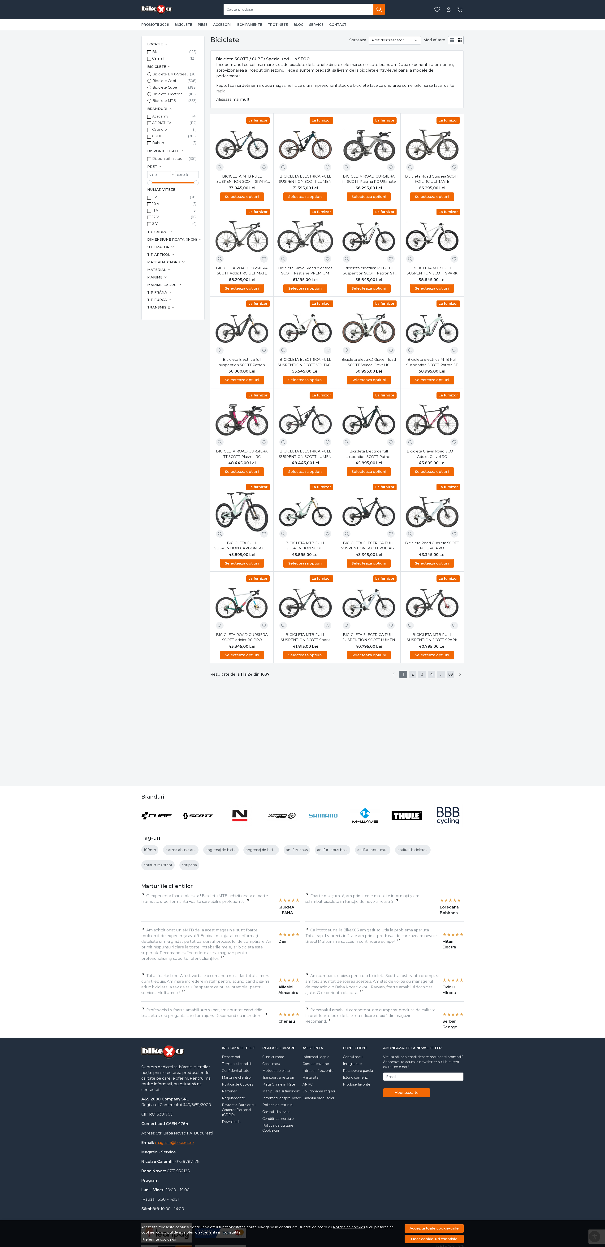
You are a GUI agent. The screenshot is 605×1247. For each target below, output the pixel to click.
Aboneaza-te (407, 1092)
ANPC (307, 1084)
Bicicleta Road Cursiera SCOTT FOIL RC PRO (432, 546)
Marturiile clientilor (237, 1077)
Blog (298, 24)
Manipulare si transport (281, 1091)
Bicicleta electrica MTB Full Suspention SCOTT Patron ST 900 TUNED (368, 271)
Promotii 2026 (155, 24)
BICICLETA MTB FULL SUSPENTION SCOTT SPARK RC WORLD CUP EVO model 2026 (432, 271)
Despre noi (231, 1057)
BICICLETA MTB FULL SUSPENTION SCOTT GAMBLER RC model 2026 (305, 546)
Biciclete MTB (164, 101)
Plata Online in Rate (278, 1084)
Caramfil (159, 58)
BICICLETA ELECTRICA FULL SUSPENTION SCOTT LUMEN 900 (305, 454)
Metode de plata (276, 1071)
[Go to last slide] (146, 815)
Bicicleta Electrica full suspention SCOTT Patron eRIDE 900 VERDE (369, 454)
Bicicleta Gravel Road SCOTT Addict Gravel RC (432, 454)
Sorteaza (357, 40)
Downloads (231, 1122)
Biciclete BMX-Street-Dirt (171, 74)
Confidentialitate (235, 1071)
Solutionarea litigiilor (318, 1091)
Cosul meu (271, 1064)
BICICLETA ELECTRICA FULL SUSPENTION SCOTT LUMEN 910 (368, 637)
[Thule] (407, 824)
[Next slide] (459, 815)
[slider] (149, 182)
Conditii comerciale (278, 1119)
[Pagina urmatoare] (460, 674)
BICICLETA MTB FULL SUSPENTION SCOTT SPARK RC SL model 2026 (241, 179)
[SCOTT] (198, 824)
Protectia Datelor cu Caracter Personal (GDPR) (238, 1110)
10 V (155, 204)
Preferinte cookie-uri (159, 1239)
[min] (159, 174)
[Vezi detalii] (220, 167)
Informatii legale (315, 1057)
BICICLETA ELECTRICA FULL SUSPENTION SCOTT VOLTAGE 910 (368, 546)
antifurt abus (297, 850)
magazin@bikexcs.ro (174, 1142)
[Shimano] (323, 824)
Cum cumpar (273, 1057)
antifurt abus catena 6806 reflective (387, 850)
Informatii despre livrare (281, 1098)
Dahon (158, 143)
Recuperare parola (358, 1071)
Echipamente (249, 24)
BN (155, 52)
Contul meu (353, 1057)
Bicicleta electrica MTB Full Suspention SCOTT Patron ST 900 (432, 362)
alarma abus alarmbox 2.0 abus (192, 850)
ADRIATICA (161, 123)
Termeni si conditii (236, 1064)
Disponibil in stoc (167, 158)
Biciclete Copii (164, 81)
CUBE (157, 136)
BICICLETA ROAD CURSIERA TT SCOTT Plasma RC (242, 454)
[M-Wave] (365, 824)
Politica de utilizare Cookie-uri (277, 1128)
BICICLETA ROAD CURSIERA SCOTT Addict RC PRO (242, 637)
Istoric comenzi (355, 1077)
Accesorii (222, 24)
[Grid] (460, 40)
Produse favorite (356, 1084)
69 (450, 674)
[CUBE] (156, 824)
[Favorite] (437, 9)
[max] (187, 174)
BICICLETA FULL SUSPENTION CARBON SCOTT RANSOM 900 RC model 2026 (242, 546)
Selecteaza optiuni (242, 196)
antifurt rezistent (158, 865)
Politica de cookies (349, 1227)
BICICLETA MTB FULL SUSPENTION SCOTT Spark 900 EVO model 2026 (305, 637)
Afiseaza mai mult (233, 99)
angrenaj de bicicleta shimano (231, 850)
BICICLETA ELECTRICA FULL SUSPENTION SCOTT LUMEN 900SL (305, 179)
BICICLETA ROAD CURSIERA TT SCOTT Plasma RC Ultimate (369, 179)
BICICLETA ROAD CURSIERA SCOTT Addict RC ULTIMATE (242, 271)
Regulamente (233, 1098)
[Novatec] (240, 824)
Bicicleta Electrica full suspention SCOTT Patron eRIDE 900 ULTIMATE (242, 362)
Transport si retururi (278, 1077)
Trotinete (278, 24)
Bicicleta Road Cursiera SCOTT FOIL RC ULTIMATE (432, 179)
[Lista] (452, 40)
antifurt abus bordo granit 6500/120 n (349, 850)
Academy (160, 116)
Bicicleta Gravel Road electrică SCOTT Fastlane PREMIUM (305, 271)
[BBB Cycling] (448, 824)
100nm (150, 850)
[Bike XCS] (156, 9)
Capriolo (159, 129)
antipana (189, 865)
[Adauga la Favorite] (264, 167)
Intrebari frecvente (317, 1071)
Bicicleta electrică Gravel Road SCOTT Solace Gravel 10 (368, 362)
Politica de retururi (277, 1105)
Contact (337, 24)
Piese (202, 24)
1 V (154, 197)
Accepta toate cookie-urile (434, 1228)
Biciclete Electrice (167, 94)
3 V (155, 224)
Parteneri (229, 1091)
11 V (155, 210)
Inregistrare (352, 1064)
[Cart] (460, 9)
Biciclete (183, 24)
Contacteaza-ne (315, 1064)
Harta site (310, 1077)
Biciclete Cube (164, 87)
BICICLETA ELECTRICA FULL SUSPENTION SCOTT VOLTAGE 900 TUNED (305, 362)
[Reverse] (282, 824)
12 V (155, 217)
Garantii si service (276, 1112)
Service (316, 24)
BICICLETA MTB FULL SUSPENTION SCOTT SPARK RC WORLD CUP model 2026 (432, 637)
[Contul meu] (448, 9)
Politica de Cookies (237, 1084)
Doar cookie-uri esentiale (434, 1239)
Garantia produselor (318, 1098)
